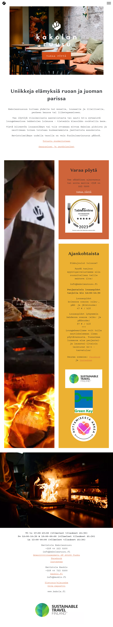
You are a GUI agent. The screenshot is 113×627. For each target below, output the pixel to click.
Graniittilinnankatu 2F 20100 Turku (56, 554)
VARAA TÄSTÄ (83, 191)
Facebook (94, 356)
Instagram (86, 360)
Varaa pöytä (56, 55)
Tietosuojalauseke (56, 582)
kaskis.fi (56, 573)
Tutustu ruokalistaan (56, 140)
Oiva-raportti (56, 585)
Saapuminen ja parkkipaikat (56, 146)
